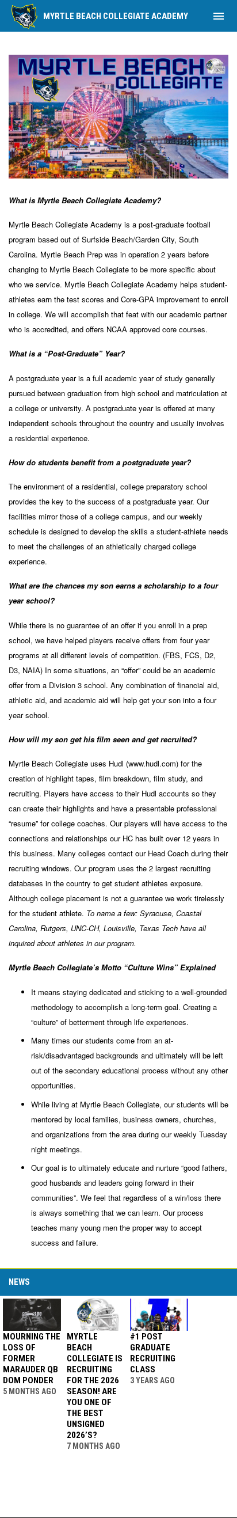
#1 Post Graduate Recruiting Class (152, 1353)
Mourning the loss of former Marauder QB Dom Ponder (31, 1358)
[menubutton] (218, 16)
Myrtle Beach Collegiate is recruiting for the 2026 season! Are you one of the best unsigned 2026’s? (95, 1385)
